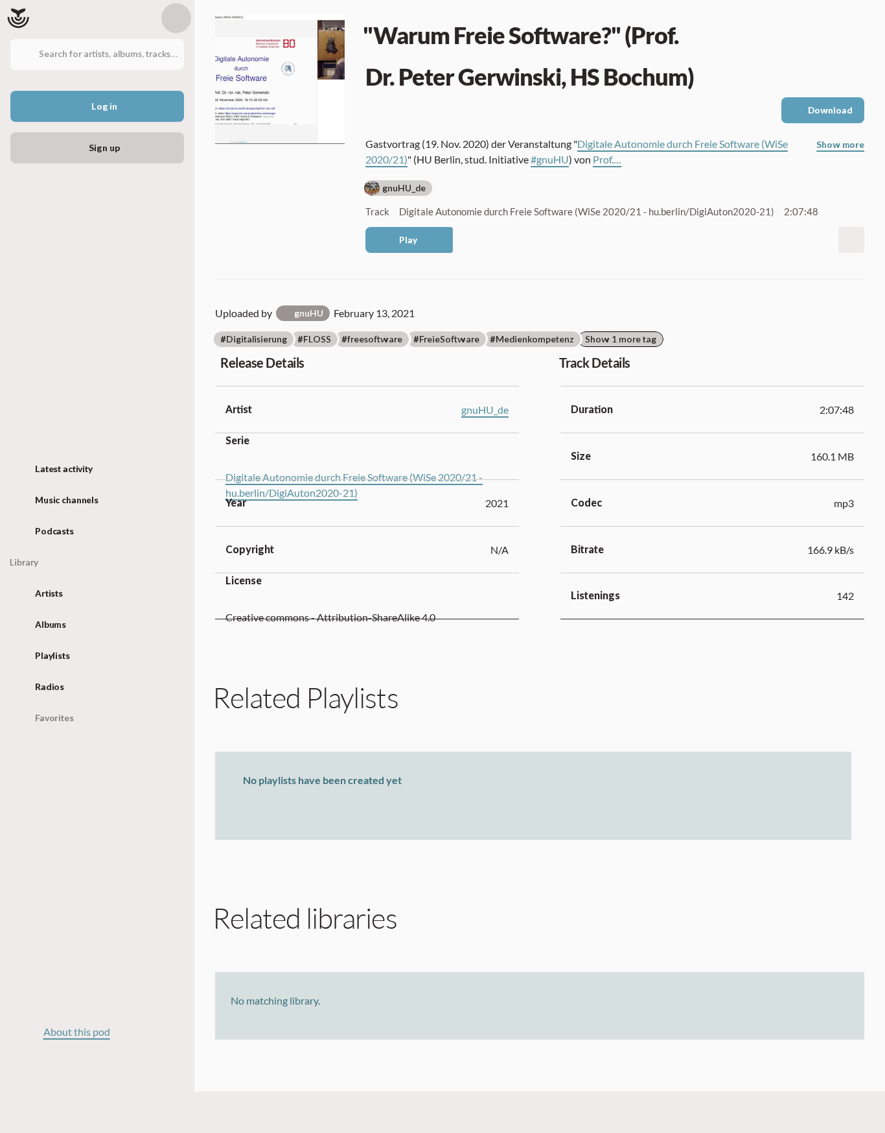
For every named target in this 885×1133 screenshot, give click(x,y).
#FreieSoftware (446, 339)
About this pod (76, 1031)
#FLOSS (314, 339)
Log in (104, 106)
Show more (840, 144)
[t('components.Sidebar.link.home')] (18, 18)
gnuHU (308, 313)
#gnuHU (550, 159)
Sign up (104, 148)
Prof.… (607, 159)
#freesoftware (371, 339)
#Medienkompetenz (532, 339)
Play (408, 240)
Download (830, 110)
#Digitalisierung (253, 339)
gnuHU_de (404, 188)
